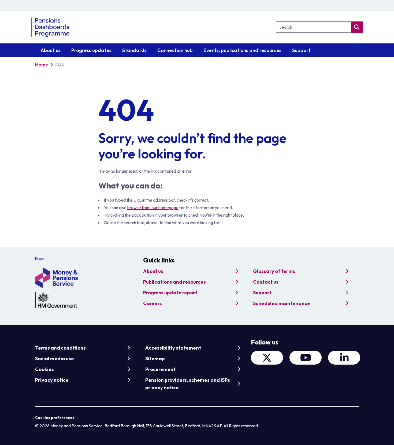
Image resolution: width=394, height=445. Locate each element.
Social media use (54, 358)
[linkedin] (344, 358)
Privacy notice (52, 380)
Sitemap (155, 358)
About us (153, 271)
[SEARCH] (357, 27)
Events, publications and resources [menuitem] (242, 50)
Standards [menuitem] (134, 50)
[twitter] (267, 358)
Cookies (44, 369)
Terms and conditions (60, 348)
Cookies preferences (54, 417)
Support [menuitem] (301, 50)
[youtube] (305, 358)
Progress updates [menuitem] (91, 50)
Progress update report (170, 293)
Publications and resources (174, 282)
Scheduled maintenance (281, 303)
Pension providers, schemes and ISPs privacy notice (187, 384)
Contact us (265, 282)
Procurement (160, 369)
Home (41, 65)
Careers (152, 303)
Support (262, 293)
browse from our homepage (153, 207)
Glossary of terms (274, 271)
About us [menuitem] (50, 50)
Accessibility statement (173, 348)
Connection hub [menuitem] (175, 50)
